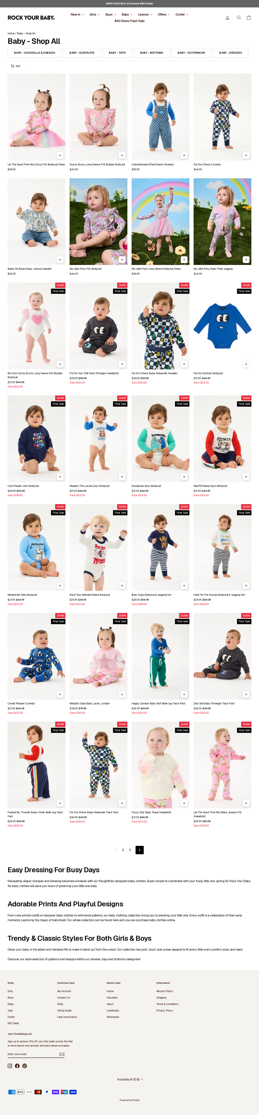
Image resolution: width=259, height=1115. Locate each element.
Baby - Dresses (230, 52)
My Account (64, 991)
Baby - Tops (117, 52)
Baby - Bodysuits (81, 52)
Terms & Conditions (167, 1004)
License (143, 15)
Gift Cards (13, 1023)
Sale (10, 1010)
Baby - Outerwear (191, 52)
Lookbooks (113, 1010)
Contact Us (63, 997)
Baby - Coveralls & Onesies (34, 52)
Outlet (180, 15)
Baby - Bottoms (151, 52)
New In (76, 15)
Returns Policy (164, 991)
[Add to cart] (60, 155)
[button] (249, 18)
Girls (93, 15)
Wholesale (113, 1017)
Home (11, 33)
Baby (126, 15)
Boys (109, 15)
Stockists (112, 997)
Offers (162, 15)
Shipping (161, 997)
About (110, 1004)
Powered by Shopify (130, 1100)
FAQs (60, 1004)
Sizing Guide (64, 1010)
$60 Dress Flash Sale (129, 21)
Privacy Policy (164, 1010)
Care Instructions (67, 1017)
